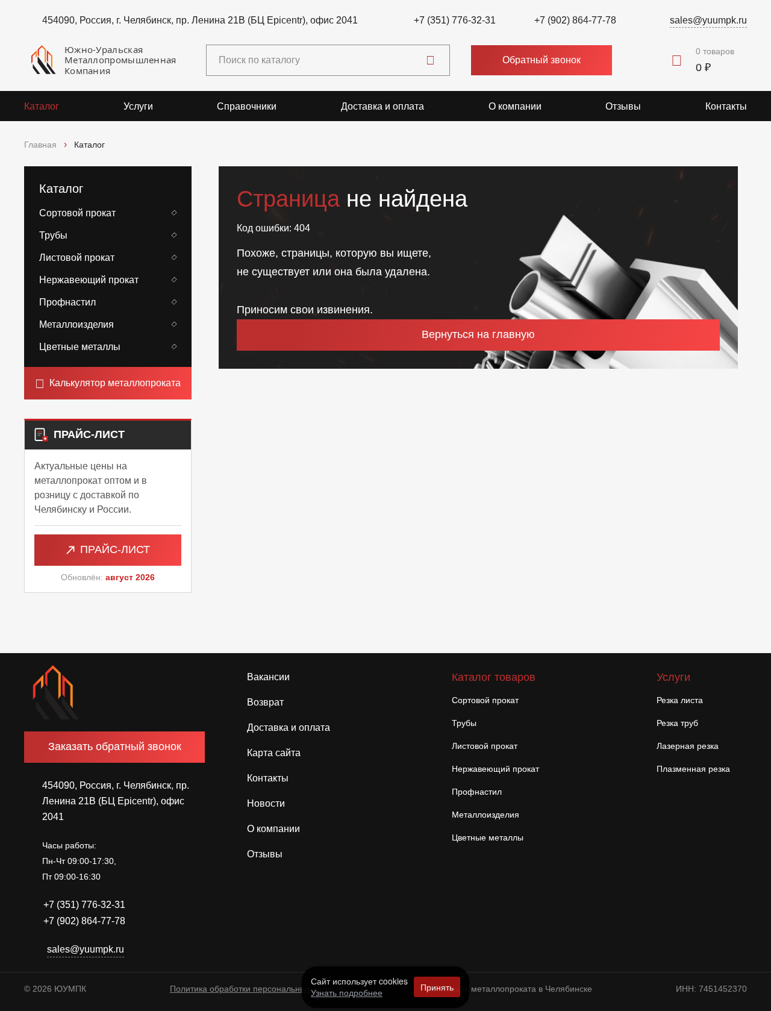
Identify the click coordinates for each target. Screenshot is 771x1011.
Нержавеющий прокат (89, 280)
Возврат (265, 702)
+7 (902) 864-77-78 (575, 20)
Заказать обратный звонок (114, 746)
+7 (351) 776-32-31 (455, 20)
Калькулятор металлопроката (115, 383)
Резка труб (677, 723)
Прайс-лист (115, 549)
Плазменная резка (693, 769)
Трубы (53, 235)
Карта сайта (274, 753)
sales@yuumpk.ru (708, 20)
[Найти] (430, 60)
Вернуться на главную (478, 334)
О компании (515, 106)
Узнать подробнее (346, 992)
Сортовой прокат (77, 213)
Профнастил (67, 302)
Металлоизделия (76, 324)
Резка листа (680, 700)
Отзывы (623, 106)
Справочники (246, 106)
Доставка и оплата (382, 106)
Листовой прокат (76, 257)
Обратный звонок (541, 60)
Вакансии (268, 677)
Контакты (726, 106)
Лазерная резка (688, 746)
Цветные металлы (79, 347)
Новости (266, 803)
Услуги (138, 106)
